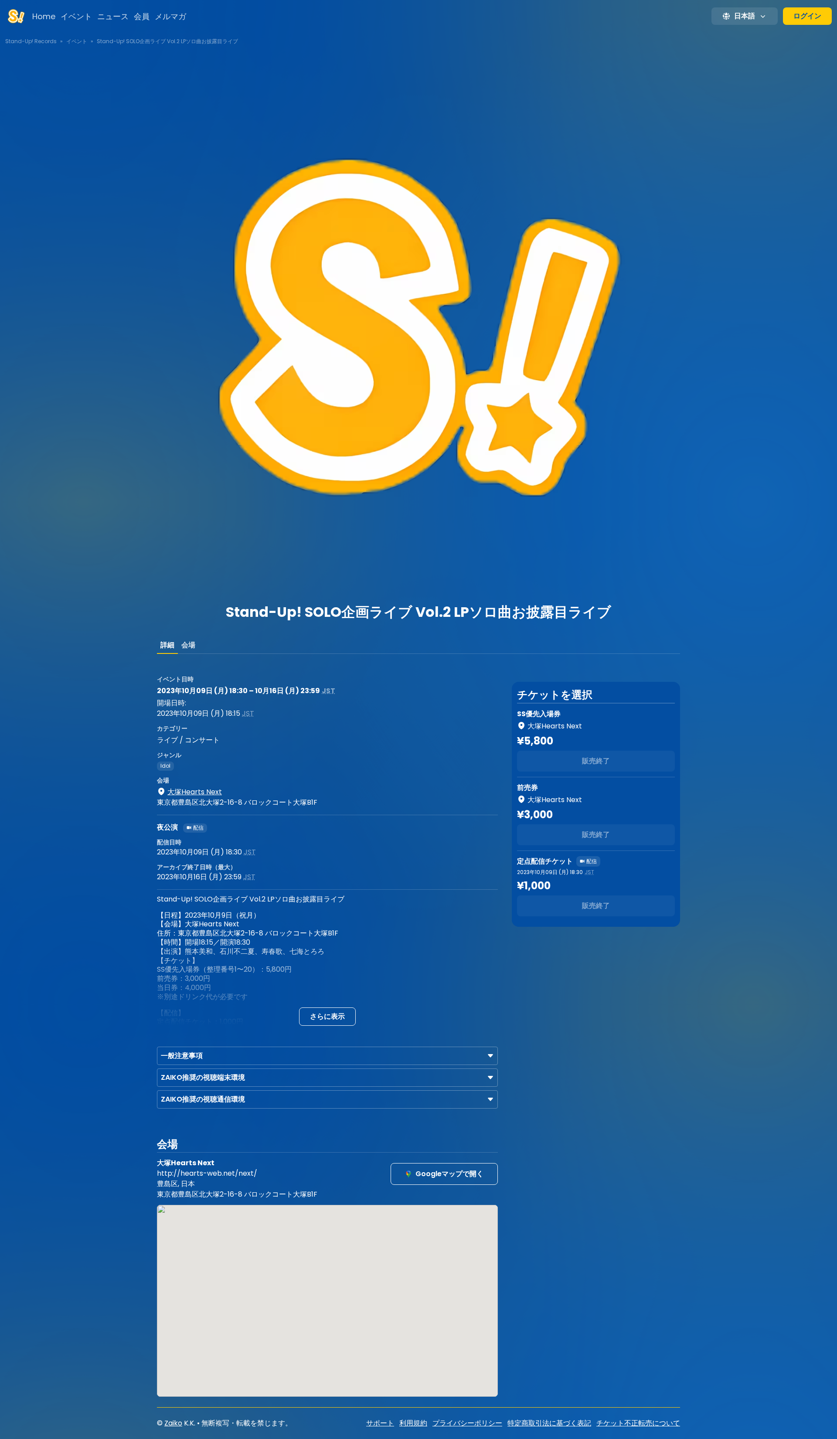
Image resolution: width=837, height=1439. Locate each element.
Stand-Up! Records (31, 41)
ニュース (113, 16)
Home (43, 16)
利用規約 (413, 1423)
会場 (188, 645)
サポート (380, 1423)
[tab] (167, 645)
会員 (142, 16)
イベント (76, 16)
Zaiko (173, 1423)
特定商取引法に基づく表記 (549, 1423)
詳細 (167, 645)
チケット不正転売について (638, 1423)
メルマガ (170, 16)
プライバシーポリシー (467, 1423)
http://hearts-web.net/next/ (207, 1173)
